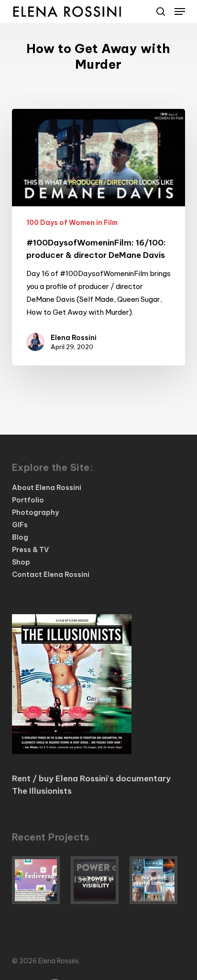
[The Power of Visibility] (98, 880)
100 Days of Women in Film (72, 222)
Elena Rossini (74, 337)
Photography (35, 512)
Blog (20, 537)
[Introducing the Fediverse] (39, 880)
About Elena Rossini (46, 487)
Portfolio (28, 500)
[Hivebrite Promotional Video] (157, 880)
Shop (21, 562)
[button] (180, 11)
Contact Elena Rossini (50, 574)
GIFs (20, 525)
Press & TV (30, 549)
